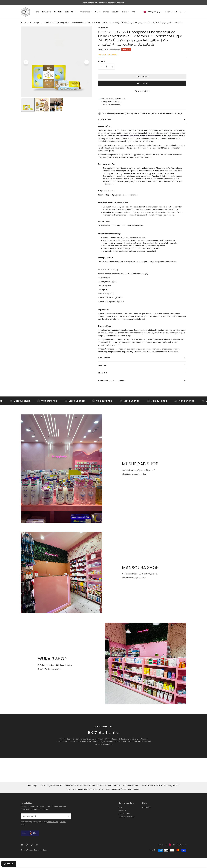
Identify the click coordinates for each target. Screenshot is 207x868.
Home (23, 22)
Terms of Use (52, 822)
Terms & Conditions (127, 817)
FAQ (120, 807)
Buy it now (142, 83)
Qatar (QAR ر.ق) (153, 12)
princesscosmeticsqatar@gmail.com (164, 785)
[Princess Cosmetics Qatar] (25, 12)
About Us (122, 810)
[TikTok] (31, 844)
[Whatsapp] (36, 844)
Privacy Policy (124, 814)
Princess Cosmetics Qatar (37, 850)
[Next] (86, 62)
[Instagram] (26, 844)
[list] (56, 61)
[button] (185, 12)
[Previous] (26, 62)
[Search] (175, 12)
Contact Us (146, 807)
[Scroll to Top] (203, 855)
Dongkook (103, 28)
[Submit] (68, 816)
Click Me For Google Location (134, 474)
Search (152, 850)
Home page (34, 22)
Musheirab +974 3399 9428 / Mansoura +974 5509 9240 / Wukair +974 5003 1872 (108, 789)
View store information (110, 105)
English (167, 12)
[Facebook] (21, 844)
